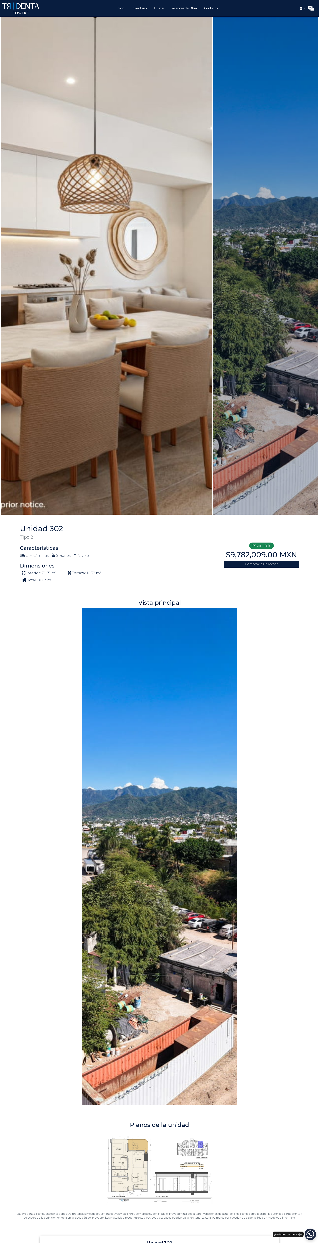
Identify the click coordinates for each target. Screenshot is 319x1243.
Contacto (211, 8)
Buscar (159, 8)
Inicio (120, 8)
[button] (302, 8)
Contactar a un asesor (261, 564)
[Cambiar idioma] (311, 8)
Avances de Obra (184, 8)
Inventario (139, 8)
